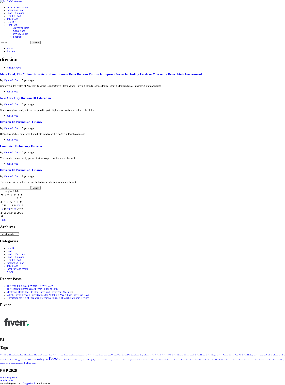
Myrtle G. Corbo (13, 80)
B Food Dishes (177, 355)
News (10, 271)
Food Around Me (162, 360)
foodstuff (19, 364)
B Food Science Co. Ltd (263, 355)
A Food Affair (17, 355)
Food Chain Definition (267, 360)
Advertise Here (21, 27)
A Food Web (166, 355)
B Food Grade (189, 355)
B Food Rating (247, 355)
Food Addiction (65, 360)
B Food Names (222, 355)
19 (8, 209)
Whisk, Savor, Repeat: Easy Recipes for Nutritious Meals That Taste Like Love (48, 295)
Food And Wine (149, 360)
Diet (46, 360)
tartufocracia (6, 380)
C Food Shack (28, 360)
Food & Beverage (16, 254)
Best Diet (11, 21)
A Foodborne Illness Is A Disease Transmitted (70, 355)
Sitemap (17, 36)
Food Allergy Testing (110, 360)
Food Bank (185, 360)
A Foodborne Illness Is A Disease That (38, 355)
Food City (281, 360)
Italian (28, 363)
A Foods (158, 355)
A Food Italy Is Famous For (143, 355)
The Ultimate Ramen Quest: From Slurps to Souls (32, 288)
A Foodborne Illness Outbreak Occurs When (105, 355)
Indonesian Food (15, 10)
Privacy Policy (20, 33)
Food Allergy (77, 360)
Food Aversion (175, 360)
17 (1, 209)
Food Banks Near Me (220, 360)
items (34, 364)
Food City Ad (5, 364)
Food (9, 251)
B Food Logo (211, 355)
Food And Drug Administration (130, 360)
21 (15, 209)
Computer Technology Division (21, 146)
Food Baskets (234, 360)
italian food (12, 19)
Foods (13, 364)
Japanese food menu (17, 7)
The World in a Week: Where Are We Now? (30, 285)
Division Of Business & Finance (21, 122)
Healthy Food (14, 16)
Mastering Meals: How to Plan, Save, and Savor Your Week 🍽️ (40, 292)
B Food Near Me (235, 355)
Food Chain (254, 360)
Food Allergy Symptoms (92, 360)
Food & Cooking (15, 13)
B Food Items (200, 355)
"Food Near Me (6, 355)
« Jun (3, 219)
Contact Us (19, 30)
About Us (12, 24)
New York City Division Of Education (25, 98)
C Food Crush (278, 355)
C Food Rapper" (16, 360)
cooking (39, 359)
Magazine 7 (29, 383)
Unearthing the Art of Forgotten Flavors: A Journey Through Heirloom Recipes (48, 298)
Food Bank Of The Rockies (200, 360)
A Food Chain (127, 355)
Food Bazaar (244, 360)
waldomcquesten (8, 377)
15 (18, 205)
